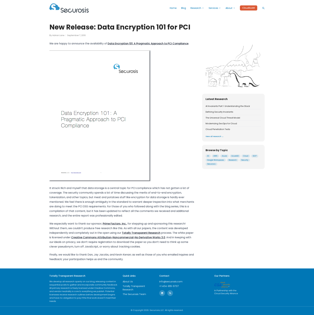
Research (196, 8)
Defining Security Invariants (219, 112)
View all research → (215, 136)
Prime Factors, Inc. (114, 224)
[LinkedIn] (162, 293)
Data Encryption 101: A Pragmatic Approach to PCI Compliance (148, 43)
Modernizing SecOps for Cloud (221, 123)
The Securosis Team (134, 294)
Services (213, 8)
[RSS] (170, 293)
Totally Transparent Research (141, 233)
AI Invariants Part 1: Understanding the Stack (228, 106)
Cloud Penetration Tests (218, 129)
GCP (254, 156)
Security (244, 160)
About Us (128, 281)
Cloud (245, 156)
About (229, 8)
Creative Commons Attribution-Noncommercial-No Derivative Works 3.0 (118, 237)
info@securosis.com (171, 281)
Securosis (211, 164)
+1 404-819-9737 (169, 286)
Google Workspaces (215, 160)
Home (173, 8)
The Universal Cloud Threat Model (223, 118)
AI (208, 156)
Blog (183, 8)
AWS (215, 156)
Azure (224, 156)
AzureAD (235, 156)
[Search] (263, 8)
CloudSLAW (248, 8)
